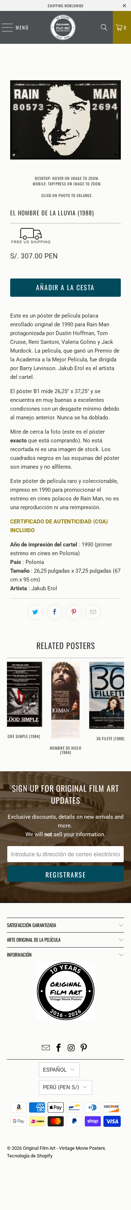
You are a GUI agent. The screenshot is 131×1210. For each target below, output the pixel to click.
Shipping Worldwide (66, 5)
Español (55, 1070)
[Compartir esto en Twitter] (35, 612)
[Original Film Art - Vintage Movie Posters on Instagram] (71, 1048)
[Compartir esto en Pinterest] (74, 612)
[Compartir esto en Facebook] (55, 612)
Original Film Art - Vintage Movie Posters (64, 1148)
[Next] (115, 121)
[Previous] (15, 121)
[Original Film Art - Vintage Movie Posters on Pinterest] (84, 1048)
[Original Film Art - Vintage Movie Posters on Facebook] (58, 1048)
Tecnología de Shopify (29, 1156)
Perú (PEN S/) (61, 1087)
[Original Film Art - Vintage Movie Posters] (63, 27)
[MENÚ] (3, 27)
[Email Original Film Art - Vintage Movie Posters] (46, 1048)
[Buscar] (104, 27)
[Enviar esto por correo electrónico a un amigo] (93, 612)
